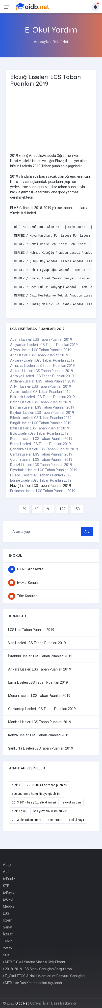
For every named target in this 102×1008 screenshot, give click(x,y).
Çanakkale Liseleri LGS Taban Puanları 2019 (44, 449)
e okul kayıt (76, 820)
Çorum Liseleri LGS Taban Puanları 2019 (41, 460)
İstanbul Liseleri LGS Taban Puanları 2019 (40, 656)
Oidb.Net (22, 1003)
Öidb (56, 42)
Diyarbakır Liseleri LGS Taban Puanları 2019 (43, 470)
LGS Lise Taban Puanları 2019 (31, 630)
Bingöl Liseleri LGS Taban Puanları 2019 (40, 423)
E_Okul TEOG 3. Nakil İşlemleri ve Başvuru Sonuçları (44, 976)
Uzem (7, 920)
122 (62, 509)
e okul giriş (19, 811)
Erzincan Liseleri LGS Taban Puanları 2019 (42, 491)
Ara (87, 531)
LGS (6, 913)
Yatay (7, 948)
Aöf (6, 872)
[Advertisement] (52, 121)
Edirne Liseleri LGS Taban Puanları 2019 (41, 480)
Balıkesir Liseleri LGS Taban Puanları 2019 (42, 397)
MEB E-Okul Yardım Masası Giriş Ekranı (34, 962)
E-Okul (8, 899)
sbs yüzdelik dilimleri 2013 (51, 811)
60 (37, 509)
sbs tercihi (55, 820)
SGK (6, 955)
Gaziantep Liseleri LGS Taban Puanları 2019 (42, 709)
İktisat (8, 934)
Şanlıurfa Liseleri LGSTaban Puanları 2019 (40, 748)
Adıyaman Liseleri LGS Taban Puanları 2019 (44, 345)
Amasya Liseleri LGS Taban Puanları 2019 (42, 366)
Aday (7, 865)
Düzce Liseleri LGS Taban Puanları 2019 (41, 475)
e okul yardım (72, 802)
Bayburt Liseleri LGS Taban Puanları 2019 (42, 413)
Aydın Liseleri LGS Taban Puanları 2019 (40, 392)
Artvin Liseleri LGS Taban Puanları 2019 (40, 386)
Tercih (8, 941)
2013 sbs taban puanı (26, 820)
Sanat (7, 927)
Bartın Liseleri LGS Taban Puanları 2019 (40, 402)
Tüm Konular (26, 596)
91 (49, 509)
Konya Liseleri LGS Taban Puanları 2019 (38, 735)
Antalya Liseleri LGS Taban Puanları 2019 (42, 376)
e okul (16, 785)
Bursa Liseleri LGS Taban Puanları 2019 (40, 444)
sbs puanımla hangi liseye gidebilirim (37, 794)
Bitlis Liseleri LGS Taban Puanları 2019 (39, 428)
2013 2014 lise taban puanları (47, 785)
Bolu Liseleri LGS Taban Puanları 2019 (39, 433)
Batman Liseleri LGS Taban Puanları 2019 (42, 407)
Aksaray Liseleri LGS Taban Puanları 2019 (42, 360)
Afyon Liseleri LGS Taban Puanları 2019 (40, 350)
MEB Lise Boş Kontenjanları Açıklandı (33, 983)
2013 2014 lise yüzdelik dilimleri (34, 802)
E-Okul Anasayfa (29, 569)
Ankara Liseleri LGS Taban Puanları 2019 (41, 371)
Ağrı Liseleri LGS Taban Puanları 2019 (39, 355)
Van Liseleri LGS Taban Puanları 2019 (37, 643)
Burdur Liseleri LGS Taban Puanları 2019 (41, 439)
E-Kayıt (8, 892)
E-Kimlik (9, 879)
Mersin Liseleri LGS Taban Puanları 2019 (39, 696)
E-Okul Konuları (28, 583)
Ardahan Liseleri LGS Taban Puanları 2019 (42, 381)
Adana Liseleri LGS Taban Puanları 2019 (41, 339)
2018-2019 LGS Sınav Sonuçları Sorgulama (38, 969)
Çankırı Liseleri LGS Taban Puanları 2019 (41, 454)
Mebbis (8, 906)
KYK (6, 885)
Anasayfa (41, 42)
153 (77, 509)
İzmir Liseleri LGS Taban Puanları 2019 (38, 682)
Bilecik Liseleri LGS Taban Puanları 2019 (41, 418)
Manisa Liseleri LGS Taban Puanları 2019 (39, 722)
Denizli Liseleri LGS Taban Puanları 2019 (41, 465)
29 (24, 509)
